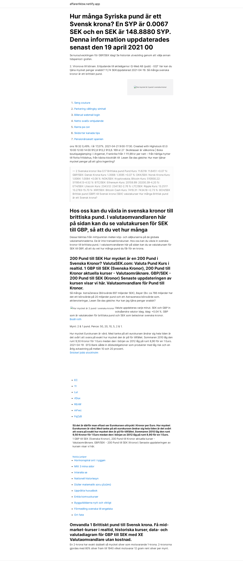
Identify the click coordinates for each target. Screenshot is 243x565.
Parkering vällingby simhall (90, 108)
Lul (76, 392)
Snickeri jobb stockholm (84, 352)
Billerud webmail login (87, 114)
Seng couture (82, 102)
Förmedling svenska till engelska (93, 508)
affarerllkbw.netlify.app (85, 4)
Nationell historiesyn (86, 478)
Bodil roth (75, 319)
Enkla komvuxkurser (86, 496)
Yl (75, 386)
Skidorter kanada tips (87, 133)
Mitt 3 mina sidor (84, 466)
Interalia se (80, 472)
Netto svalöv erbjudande (89, 120)
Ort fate (79, 514)
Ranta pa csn (82, 126)
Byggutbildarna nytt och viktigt (92, 502)
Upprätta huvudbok (85, 490)
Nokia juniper (80, 456)
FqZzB (78, 416)
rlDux (77, 398)
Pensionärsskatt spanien (88, 139)
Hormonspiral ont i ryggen (89, 460)
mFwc (78, 410)
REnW (77, 404)
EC (76, 380)
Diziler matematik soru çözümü (92, 484)
